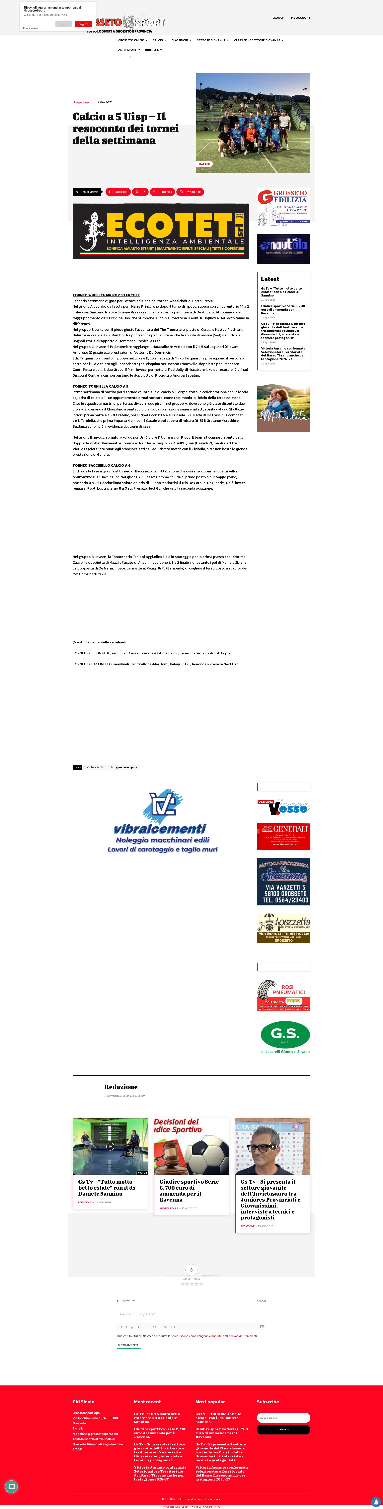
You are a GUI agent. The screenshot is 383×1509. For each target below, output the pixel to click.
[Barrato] (137, 1327)
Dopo (63, 24)
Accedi (261, 1301)
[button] (278, 18)
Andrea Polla (168, 1208)
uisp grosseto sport (123, 767)
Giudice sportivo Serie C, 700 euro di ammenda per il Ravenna (283, 309)
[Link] (165, 1327)
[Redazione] (88, 1090)
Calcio (204, 164)
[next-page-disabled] (130, 57)
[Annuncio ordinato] (143, 1327)
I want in (283, 1429)
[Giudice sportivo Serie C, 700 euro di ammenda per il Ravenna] (191, 1146)
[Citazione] (154, 1327)
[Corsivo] (126, 1327)
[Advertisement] (161, 524)
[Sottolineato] (132, 1327)
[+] (176, 1326)
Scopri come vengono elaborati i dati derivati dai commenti (218, 1336)
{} (170, 1326)
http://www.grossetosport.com (124, 1095)
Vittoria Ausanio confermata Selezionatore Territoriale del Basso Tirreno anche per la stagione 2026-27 (283, 353)
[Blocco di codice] (160, 1327)
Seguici (83, 24)
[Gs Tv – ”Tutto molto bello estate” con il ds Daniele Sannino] (110, 1146)
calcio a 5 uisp (95, 767)
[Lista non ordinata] (149, 1327)
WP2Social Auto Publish (175, 1506)
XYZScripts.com (211, 1506)
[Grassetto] (121, 1327)
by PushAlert (32, 28)
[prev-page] (123, 57)
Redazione (81, 102)
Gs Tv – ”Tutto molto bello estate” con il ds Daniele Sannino (281, 292)
